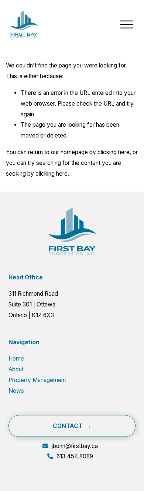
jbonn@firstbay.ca (75, 445)
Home (16, 358)
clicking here (113, 152)
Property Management (37, 380)
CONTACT (67, 425)
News (16, 390)
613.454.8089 (74, 456)
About (16, 369)
